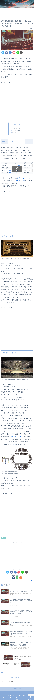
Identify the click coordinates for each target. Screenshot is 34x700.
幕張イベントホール (17, 132)
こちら (3, 302)
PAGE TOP (17, 688)
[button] (30, 356)
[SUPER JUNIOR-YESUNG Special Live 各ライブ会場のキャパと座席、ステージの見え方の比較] (10, 52)
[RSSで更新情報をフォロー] (20, 577)
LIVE (4, 537)
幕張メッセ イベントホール (16, 170)
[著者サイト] (13, 577)
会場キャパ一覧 (16, 128)
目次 (14, 124)
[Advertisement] (17, 12)
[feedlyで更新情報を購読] (17, 577)
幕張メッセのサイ (16, 436)
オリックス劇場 (16, 130)
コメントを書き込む (17, 677)
